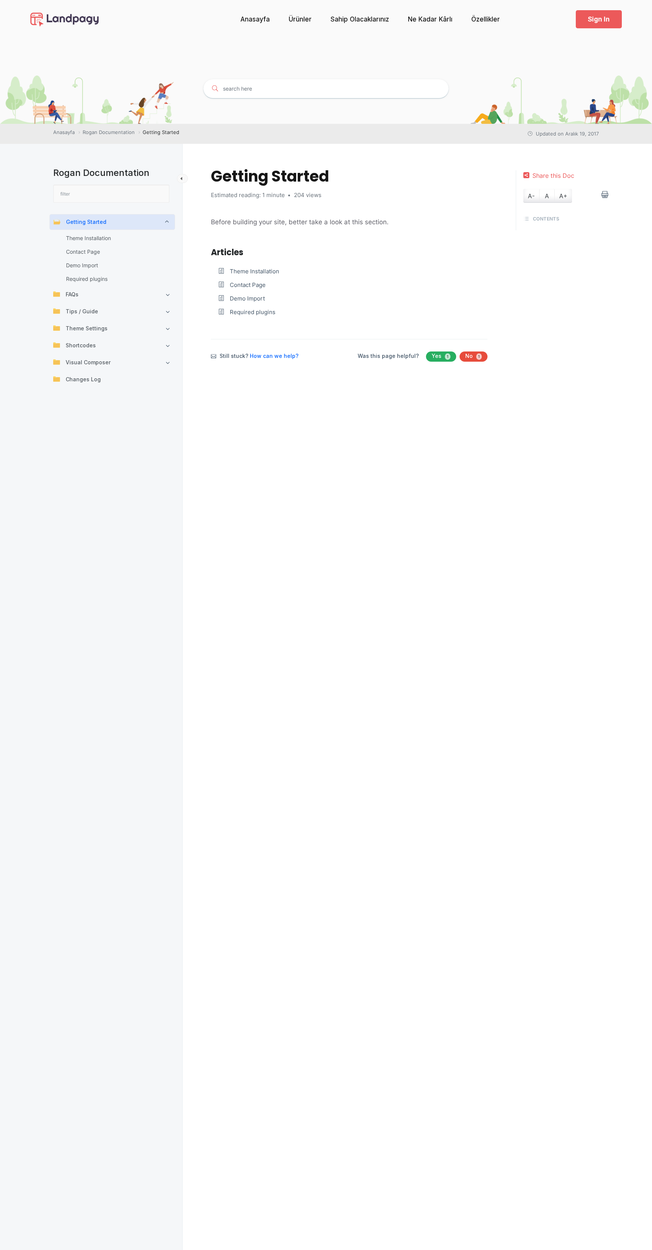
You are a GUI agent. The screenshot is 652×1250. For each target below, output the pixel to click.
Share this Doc (553, 175)
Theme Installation (88, 238)
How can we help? (274, 356)
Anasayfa (255, 19)
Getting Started (86, 222)
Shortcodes (81, 345)
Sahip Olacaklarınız (360, 19)
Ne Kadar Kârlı (430, 19)
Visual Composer (88, 362)
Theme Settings (87, 328)
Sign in (599, 19)
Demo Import (82, 265)
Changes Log (83, 379)
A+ (563, 196)
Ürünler (300, 19)
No (472, 356)
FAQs (72, 294)
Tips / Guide (82, 311)
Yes (440, 356)
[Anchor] (247, 251)
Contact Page (83, 251)
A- (531, 196)
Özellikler (485, 19)
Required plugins (87, 279)
